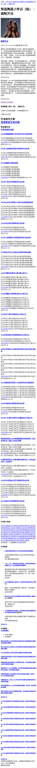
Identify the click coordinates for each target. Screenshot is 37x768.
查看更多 (4, 624)
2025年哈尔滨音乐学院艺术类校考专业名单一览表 (15, 747)
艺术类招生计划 (18, 528)
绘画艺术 (16, 2)
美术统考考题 (31, 536)
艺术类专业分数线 (13, 534)
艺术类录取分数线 (6, 643)
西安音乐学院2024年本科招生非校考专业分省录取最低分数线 (18, 641)
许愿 (5, 526)
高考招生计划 (8, 528)
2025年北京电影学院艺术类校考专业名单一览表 (14, 707)
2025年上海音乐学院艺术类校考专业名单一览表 (14, 753)
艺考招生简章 (16, 526)
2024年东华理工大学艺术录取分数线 (11, 652)
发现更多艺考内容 (10, 122)
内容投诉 (10, 102)
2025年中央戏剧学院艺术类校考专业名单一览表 (14, 713)
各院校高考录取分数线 (21, 532)
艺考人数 (15, 530)
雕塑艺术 (23, 2)
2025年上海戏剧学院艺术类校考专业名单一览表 (14, 730)
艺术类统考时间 (30, 528)
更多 (8, 765)
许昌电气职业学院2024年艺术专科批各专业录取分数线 (16, 656)
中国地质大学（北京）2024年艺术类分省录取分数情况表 (17, 679)
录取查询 (23, 538)
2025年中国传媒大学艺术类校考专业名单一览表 (14, 701)
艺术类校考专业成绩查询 (17, 536)
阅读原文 (4, 102)
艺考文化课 (9, 532)
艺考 (7, 2)
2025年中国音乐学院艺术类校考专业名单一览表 (14, 741)
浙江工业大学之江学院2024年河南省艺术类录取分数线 (16, 647)
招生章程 (24, 526)
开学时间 (18, 540)
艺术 (10, 2)
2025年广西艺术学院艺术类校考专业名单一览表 (14, 724)
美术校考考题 (5, 538)
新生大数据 (25, 540)
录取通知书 (30, 538)
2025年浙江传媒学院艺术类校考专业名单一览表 (14, 736)
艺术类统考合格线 (26, 534)
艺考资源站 (5, 630)
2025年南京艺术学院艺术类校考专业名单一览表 (14, 718)
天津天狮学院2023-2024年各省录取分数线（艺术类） (16, 685)
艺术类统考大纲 (6, 530)
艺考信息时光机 (7, 130)
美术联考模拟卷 (23, 530)
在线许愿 (12, 540)
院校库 (9, 526)
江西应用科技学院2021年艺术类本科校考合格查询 (19, 551)
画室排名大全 (15, 538)
